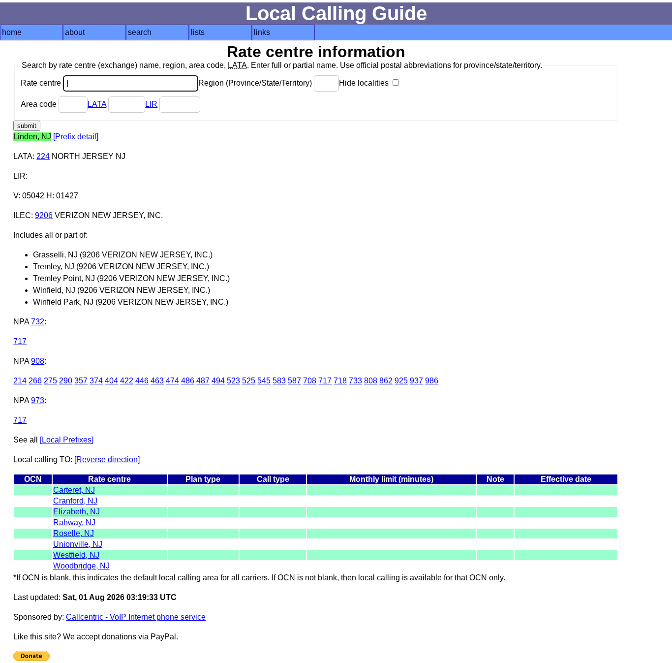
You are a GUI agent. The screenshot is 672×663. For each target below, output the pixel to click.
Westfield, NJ (76, 555)
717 (20, 341)
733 (355, 381)
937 (416, 381)
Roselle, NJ (73, 533)
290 (65, 381)
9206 (44, 215)
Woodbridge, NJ (81, 566)
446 (142, 381)
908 (37, 361)
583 (279, 381)
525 (248, 381)
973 (37, 400)
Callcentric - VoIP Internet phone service (136, 617)
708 (309, 381)
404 (111, 381)
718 (340, 381)
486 (187, 381)
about (75, 32)
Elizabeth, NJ (76, 511)
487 (203, 381)
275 (50, 381)
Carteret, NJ (74, 490)
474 (172, 381)
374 (96, 381)
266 (35, 381)
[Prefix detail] (75, 136)
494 (218, 381)
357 (81, 381)
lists (198, 32)
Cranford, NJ (75, 501)
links (262, 32)
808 (370, 381)
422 (126, 381)
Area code (40, 104)
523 (233, 381)
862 (386, 381)
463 (157, 381)
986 (431, 381)
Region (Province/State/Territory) (256, 83)
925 (401, 381)
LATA (97, 104)
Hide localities (365, 83)
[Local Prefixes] (66, 440)
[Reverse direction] (107, 459)
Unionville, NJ (77, 544)
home (12, 32)
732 (37, 321)
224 (43, 156)
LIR (151, 104)
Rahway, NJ (74, 522)
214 (20, 381)
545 (264, 381)
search (140, 32)
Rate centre (42, 83)
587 (294, 381)
